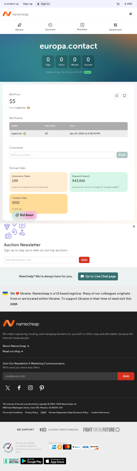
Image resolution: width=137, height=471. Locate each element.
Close (134, 226)
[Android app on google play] (31, 461)
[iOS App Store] (55, 461)
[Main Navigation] (130, 14)
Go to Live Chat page (101, 276)
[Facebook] (19, 388)
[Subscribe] (124, 95)
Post (122, 155)
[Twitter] (8, 388)
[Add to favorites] (117, 95)
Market (19, 29)
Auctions (50, 29)
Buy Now (82, 29)
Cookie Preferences (100, 412)
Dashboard (115, 29)
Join (84, 260)
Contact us (11, 3)
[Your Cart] (118, 4)
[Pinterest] (42, 388)
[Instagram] (30, 388)
